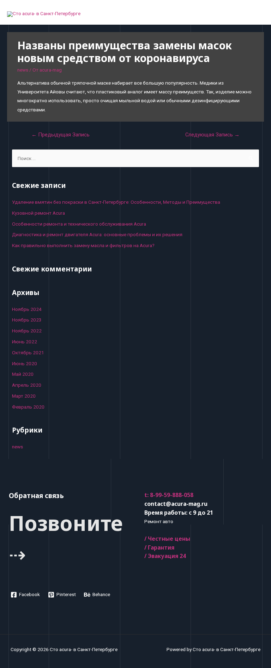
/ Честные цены (167, 539)
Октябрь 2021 (28, 352)
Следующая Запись (212, 134)
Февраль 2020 (28, 407)
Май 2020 (23, 374)
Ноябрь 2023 (27, 320)
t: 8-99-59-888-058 (168, 495)
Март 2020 (24, 396)
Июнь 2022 (24, 341)
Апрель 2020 (26, 385)
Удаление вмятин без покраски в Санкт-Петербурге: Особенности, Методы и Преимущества (116, 202)
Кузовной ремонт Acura (38, 213)
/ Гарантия (159, 547)
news (22, 70)
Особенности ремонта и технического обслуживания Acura (79, 224)
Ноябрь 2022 (27, 330)
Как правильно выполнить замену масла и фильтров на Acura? (83, 245)
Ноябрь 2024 (27, 309)
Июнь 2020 (24, 363)
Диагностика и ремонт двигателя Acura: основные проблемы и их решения (97, 234)
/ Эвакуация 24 (165, 556)
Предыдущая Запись (60, 134)
